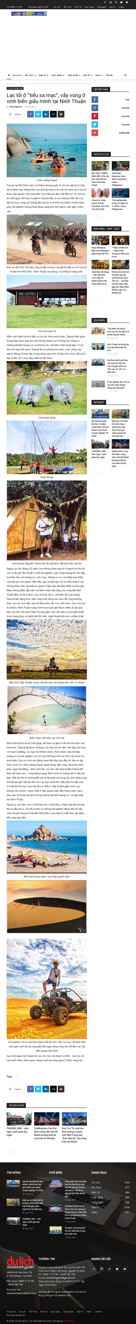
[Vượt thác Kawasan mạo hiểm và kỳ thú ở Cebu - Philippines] (121, 166)
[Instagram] (110, 2)
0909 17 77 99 (16, 7)
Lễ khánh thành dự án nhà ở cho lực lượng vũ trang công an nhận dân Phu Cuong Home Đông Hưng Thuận (76, 1212)
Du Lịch (57, 7)
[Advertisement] (68, 46)
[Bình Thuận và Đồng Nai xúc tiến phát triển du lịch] (98, 346)
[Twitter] (121, 2)
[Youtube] (126, 2)
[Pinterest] (115, 2)
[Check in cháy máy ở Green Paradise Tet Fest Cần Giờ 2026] (100, 193)
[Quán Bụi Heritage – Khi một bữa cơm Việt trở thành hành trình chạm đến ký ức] (100, 264)
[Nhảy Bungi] (47, 447)
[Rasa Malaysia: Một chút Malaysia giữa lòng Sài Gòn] (100, 240)
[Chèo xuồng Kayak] (47, 150)
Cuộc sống (89, 7)
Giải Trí (112, 7)
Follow (125, 108)
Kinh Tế (78, 7)
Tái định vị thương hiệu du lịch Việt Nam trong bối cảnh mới (75, 1231)
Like (127, 99)
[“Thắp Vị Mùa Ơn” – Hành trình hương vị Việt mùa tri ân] (121, 240)
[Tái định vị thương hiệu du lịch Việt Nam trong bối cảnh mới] (55, 1230)
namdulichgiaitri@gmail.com (21, 1293)
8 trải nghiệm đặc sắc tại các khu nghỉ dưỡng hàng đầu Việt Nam (118, 385)
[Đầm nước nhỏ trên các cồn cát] (47, 710)
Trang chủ (11, 83)
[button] (125, 75)
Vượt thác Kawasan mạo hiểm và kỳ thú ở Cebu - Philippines (119, 179)
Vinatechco (69, 1321)
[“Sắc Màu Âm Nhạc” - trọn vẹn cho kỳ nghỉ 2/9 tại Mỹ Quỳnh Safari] (98, 330)
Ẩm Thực (68, 7)
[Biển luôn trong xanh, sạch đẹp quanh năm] (47, 847)
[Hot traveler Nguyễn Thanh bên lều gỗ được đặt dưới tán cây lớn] (47, 520)
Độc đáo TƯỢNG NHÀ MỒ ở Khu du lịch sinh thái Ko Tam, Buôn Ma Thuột (100, 179)
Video (121, 7)
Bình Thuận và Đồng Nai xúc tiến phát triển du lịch (118, 347)
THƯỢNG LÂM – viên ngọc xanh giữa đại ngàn (17, 1131)
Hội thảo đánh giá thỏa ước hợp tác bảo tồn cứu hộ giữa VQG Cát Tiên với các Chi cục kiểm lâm (117, 366)
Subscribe (124, 133)
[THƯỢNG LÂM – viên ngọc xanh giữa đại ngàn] (19, 1119)
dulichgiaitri (16, 106)
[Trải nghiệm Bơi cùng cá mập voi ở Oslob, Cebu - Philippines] (121, 193)
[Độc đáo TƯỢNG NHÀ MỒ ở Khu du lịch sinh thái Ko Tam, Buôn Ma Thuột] (100, 166)
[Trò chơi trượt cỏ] (47, 301)
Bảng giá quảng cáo (16, 1315)
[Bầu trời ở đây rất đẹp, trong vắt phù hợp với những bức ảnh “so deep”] (47, 649)
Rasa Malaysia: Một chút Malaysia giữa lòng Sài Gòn (100, 250)
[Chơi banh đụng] (47, 388)
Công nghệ (101, 7)
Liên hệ (109, 75)
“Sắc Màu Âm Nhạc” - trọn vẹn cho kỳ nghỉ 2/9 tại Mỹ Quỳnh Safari (118, 332)
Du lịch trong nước (15, 88)
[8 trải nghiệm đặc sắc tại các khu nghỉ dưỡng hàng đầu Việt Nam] (98, 384)
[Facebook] (104, 2)
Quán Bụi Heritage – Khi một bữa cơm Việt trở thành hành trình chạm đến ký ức (100, 278)
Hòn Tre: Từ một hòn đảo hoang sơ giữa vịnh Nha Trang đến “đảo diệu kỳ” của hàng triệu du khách (74, 1135)
